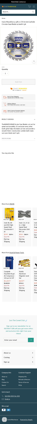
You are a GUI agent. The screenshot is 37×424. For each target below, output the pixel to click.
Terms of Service (23, 382)
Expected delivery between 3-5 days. (16, 97)
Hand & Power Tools (17, 252)
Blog (3, 379)
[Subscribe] (31, 340)
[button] (18, 119)
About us (4, 376)
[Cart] (29, 7)
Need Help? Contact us (18, 1)
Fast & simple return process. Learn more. (16, 104)
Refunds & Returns (24, 379)
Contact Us (5, 382)
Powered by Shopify (26, 419)
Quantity (5, 69)
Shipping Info (22, 376)
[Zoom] (34, 61)
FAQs (20, 385)
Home (3, 18)
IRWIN (12, 204)
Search (4, 385)
